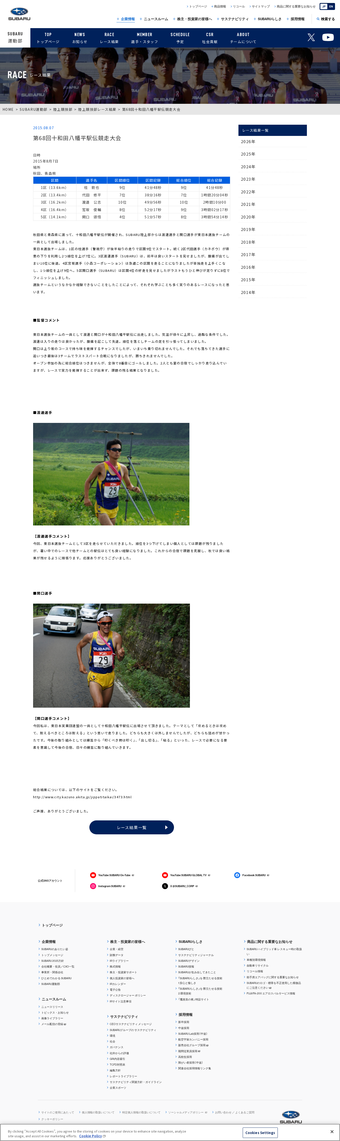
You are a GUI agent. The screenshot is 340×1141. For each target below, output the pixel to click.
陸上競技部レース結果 (97, 109)
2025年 (248, 154)
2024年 (248, 167)
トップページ (48, 38)
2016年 (248, 267)
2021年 (248, 204)
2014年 (248, 292)
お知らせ (80, 38)
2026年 (248, 141)
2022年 (248, 192)
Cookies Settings (260, 1132)
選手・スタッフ (144, 38)
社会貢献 (210, 38)
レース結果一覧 (132, 827)
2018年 (248, 242)
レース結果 (109, 38)
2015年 (248, 280)
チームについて (243, 38)
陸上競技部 (62, 109)
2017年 (248, 254)
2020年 (248, 217)
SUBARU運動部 (34, 109)
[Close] (332, 1131)
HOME (8, 109)
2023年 (248, 179)
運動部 (15, 38)
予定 (180, 38)
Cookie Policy (90, 1136)
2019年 (248, 229)
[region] (170, 1132)
